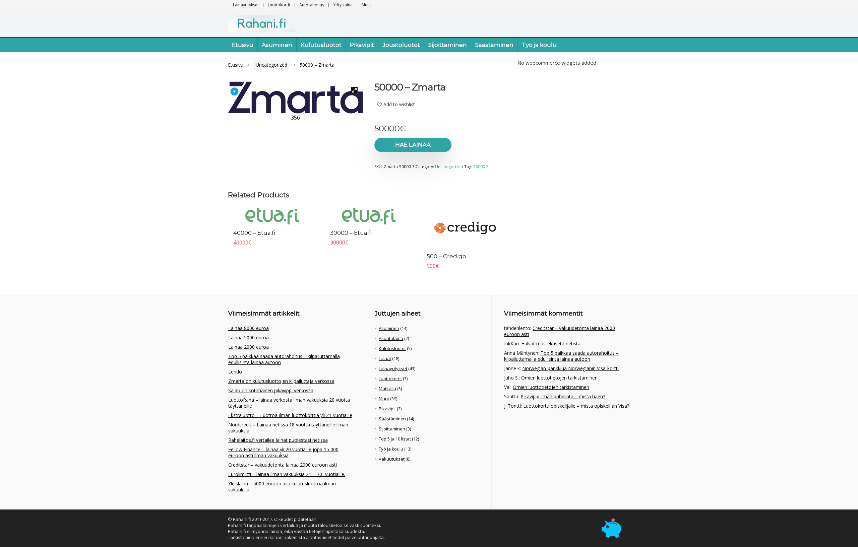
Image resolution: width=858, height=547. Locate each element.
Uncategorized (271, 65)
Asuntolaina (391, 338)
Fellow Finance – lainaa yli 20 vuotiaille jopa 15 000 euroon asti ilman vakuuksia (283, 452)
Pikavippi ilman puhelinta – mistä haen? (562, 396)
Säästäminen (494, 45)
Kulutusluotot (321, 45)
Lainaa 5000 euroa (248, 337)
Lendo (235, 371)
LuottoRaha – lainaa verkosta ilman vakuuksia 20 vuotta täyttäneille (289, 403)
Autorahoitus (311, 5)
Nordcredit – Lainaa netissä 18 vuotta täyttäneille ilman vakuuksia (288, 427)
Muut (366, 5)
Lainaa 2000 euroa (248, 347)
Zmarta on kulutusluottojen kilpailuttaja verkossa (281, 381)
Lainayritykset (246, 5)
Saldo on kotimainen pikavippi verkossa (270, 390)
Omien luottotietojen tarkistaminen (559, 377)
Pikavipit (362, 45)
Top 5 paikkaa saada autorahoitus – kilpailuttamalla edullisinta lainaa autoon (284, 359)
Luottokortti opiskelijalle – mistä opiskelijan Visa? (576, 406)
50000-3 (481, 166)
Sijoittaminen (447, 45)
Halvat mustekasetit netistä (550, 343)
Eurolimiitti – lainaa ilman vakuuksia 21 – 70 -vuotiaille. (286, 474)
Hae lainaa (413, 144)
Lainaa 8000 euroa (248, 328)
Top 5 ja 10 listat (395, 439)
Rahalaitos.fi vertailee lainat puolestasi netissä (278, 440)
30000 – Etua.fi (351, 232)
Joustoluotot (401, 45)
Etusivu (242, 45)
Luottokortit (279, 5)
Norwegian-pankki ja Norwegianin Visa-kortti (570, 368)
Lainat (385, 358)
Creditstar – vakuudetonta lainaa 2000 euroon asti (282, 465)
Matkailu (387, 389)
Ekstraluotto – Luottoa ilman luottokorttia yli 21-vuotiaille (290, 415)
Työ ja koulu (539, 45)
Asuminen (277, 45)
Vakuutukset (392, 459)
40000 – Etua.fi (254, 232)
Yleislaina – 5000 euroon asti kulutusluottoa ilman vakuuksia (282, 486)
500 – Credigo (446, 256)
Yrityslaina (343, 5)
